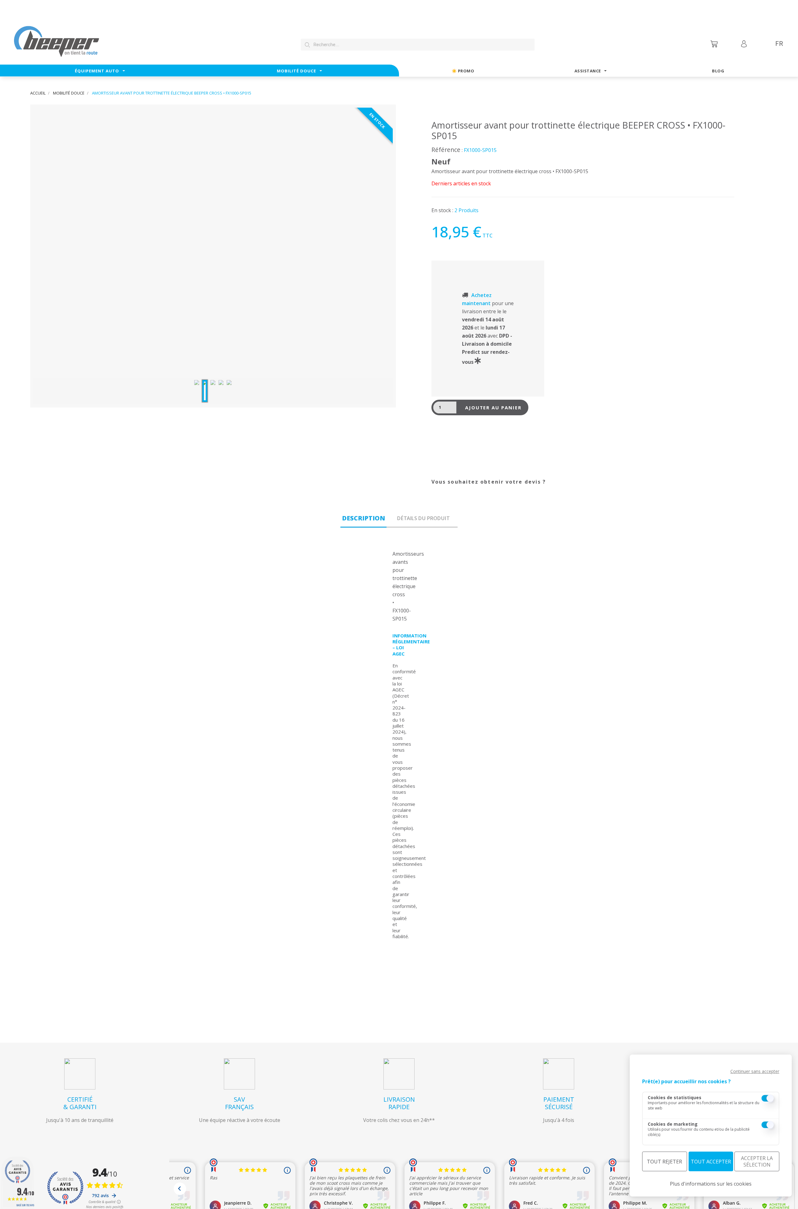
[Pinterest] (469, 485)
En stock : (442, 210)
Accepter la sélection (757, 1161)
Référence (445, 150)
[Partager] (438, 485)
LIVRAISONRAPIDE (399, 1103)
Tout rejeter (664, 1161)
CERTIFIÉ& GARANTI (80, 1103)
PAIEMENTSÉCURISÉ (558, 1103)
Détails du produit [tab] (423, 518)
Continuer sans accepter (754, 1071)
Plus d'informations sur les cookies (711, 1183)
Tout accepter (711, 1161)
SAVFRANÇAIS (239, 1103)
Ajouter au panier (493, 407)
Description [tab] (363, 518)
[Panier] (715, 44)
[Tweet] (453, 485)
